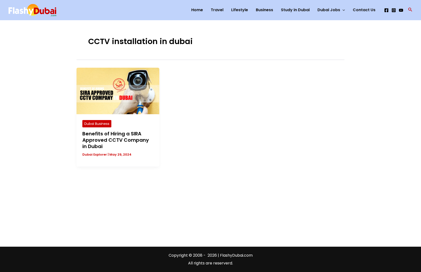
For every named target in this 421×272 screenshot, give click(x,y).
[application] (342, 10)
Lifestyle (239, 10)
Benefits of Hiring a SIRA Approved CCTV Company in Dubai (115, 140)
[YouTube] (401, 10)
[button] (410, 10)
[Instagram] (394, 10)
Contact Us (364, 10)
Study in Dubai (295, 10)
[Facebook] (386, 10)
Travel (217, 10)
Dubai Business (96, 123)
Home (197, 10)
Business (264, 10)
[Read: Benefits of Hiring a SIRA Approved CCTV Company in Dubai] (118, 91)
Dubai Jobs (328, 10)
